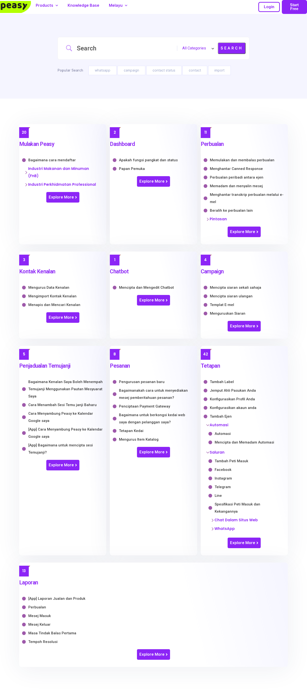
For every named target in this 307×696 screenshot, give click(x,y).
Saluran (217, 452)
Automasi (219, 424)
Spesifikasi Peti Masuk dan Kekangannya (237, 508)
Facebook (223, 470)
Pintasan (218, 219)
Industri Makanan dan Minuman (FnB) (58, 172)
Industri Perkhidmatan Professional (62, 184)
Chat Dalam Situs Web (236, 519)
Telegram (223, 487)
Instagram (223, 478)
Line (218, 495)
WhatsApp (224, 528)
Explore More (61, 197)
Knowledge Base (83, 5)
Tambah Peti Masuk (231, 461)
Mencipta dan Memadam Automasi (244, 442)
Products (44, 5)
